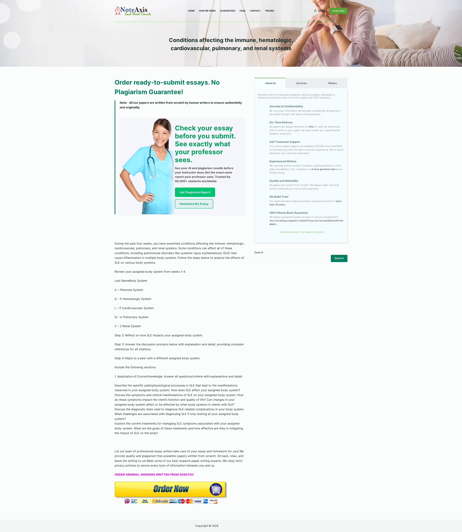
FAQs (242, 10)
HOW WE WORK (207, 10)
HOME (191, 10)
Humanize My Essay (194, 204)
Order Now (338, 10)
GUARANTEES (227, 10)
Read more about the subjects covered (301, 231)
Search (258, 252)
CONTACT (255, 10)
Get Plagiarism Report (195, 192)
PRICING (269, 10)
